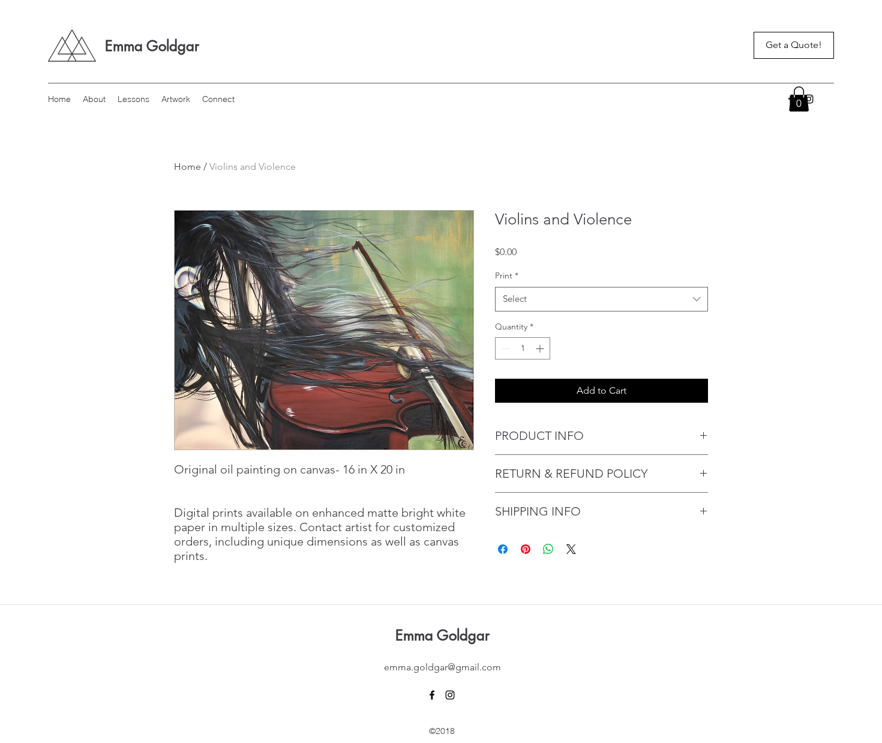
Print (506, 275)
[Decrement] (504, 348)
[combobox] (601, 299)
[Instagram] (450, 695)
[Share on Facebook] (503, 549)
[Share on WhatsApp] (548, 549)
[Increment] (540, 348)
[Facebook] (432, 695)
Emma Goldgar (152, 46)
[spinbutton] (522, 348)
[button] (798, 99)
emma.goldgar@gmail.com (442, 667)
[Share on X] (571, 549)
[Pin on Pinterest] (525, 549)
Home (187, 166)
